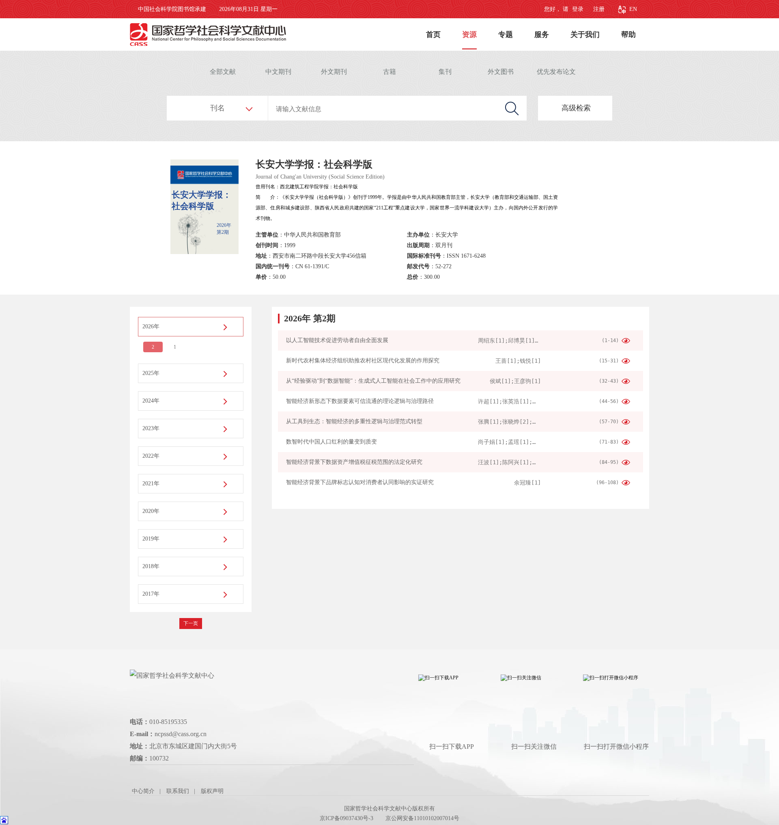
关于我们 (585, 34)
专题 (505, 34)
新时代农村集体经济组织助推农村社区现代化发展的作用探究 (362, 361)
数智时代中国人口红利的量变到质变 (331, 442)
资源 (469, 34)
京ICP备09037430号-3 (346, 818)
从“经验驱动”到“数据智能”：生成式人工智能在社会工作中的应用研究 (373, 381)
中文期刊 (278, 71)
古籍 (389, 71)
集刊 (445, 71)
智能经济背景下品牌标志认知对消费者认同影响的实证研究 (360, 482)
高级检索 (576, 108)
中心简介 (143, 791)
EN (633, 9)
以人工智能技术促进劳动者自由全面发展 (337, 340)
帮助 (628, 34)
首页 (433, 34)
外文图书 (501, 71)
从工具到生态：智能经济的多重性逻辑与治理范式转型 (354, 421)
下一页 (190, 623)
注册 (599, 9)
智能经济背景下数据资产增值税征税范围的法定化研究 (354, 462)
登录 (576, 9)
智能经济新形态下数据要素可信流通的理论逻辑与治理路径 (360, 401)
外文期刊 (334, 71)
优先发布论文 (556, 71)
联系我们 (177, 791)
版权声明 (212, 791)
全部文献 (223, 71)
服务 (541, 34)
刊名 (217, 108)
